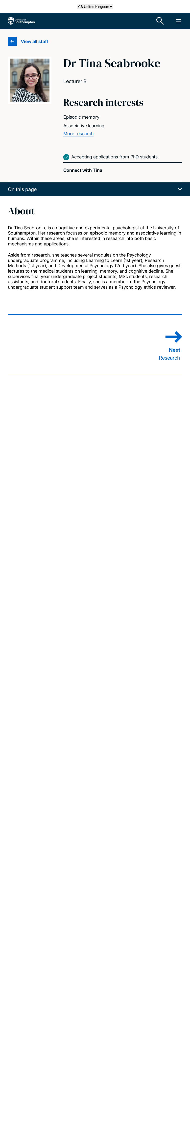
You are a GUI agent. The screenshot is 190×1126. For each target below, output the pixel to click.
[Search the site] (160, 21)
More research (78, 133)
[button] (95, 189)
